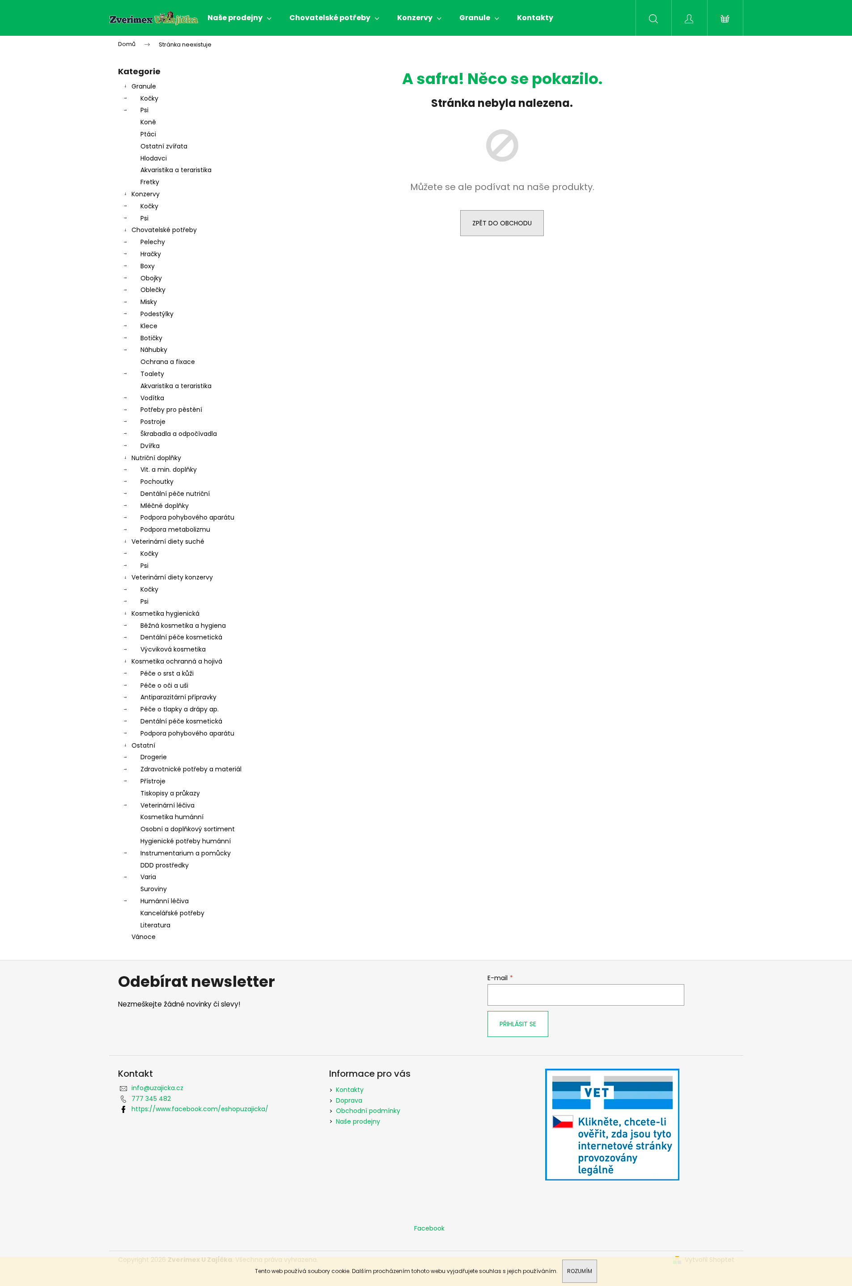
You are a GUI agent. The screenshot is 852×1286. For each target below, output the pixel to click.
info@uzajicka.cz (157, 1087)
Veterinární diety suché (167, 541)
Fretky (149, 182)
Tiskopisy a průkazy (170, 793)
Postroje (152, 421)
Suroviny (153, 888)
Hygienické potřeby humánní (185, 841)
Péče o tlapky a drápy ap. (179, 709)
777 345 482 (151, 1098)
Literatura (155, 925)
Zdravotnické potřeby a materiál (191, 769)
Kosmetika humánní (171, 816)
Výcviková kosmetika (173, 649)
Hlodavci (153, 158)
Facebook (429, 1228)
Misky (148, 301)
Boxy (147, 266)
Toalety (152, 373)
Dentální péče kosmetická (181, 637)
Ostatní (143, 745)
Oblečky (152, 289)
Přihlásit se (518, 1023)
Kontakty (350, 1089)
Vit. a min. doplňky (168, 469)
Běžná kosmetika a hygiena (183, 625)
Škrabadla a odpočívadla (178, 433)
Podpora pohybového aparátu (187, 517)
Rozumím (579, 1271)
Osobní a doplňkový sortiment (187, 829)
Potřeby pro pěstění (171, 409)
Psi (144, 110)
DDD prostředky (164, 865)
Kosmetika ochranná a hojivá (176, 661)
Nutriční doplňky (156, 457)
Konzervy (145, 194)
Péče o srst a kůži (167, 673)
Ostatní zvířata (163, 146)
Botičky (151, 338)
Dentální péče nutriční (175, 493)
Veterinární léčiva (167, 805)
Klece (148, 326)
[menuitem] (239, 18)
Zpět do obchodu (502, 223)
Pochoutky (157, 481)
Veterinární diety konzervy (172, 577)
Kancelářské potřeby (172, 913)
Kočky (149, 98)
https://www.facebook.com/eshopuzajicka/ (199, 1108)
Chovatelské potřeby (164, 229)
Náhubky (153, 349)
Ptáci (148, 134)
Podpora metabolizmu (175, 529)
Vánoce (143, 936)
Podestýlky (157, 313)
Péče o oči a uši (164, 685)
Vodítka (152, 397)
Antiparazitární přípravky (178, 697)
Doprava (349, 1100)
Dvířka (150, 445)
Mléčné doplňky (164, 505)
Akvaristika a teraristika (176, 169)
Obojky (151, 278)
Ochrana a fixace (167, 361)
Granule (143, 86)
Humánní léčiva (164, 901)
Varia (148, 876)
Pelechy (152, 241)
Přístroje (152, 781)
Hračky (150, 254)
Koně (148, 122)
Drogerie (153, 757)
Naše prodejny (358, 1121)
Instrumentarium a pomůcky (185, 853)
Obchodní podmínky (368, 1110)
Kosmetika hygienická (165, 613)
